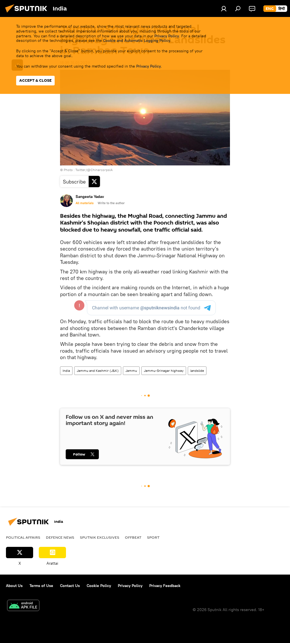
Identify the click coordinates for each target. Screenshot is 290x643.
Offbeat (133, 537)
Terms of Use (41, 585)
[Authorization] (223, 8)
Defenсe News (60, 537)
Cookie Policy (99, 585)
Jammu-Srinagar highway (164, 370)
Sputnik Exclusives (99, 537)
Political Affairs (23, 537)
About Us (14, 585)
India (66, 370)
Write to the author (111, 203)
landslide (197, 370)
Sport (153, 537)
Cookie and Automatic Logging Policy (136, 40)
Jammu (131, 370)
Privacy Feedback (164, 585)
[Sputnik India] (28, 13)
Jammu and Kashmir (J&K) (98, 370)
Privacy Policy (166, 35)
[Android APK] (23, 606)
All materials (84, 203)
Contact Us (70, 585)
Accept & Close (35, 80)
